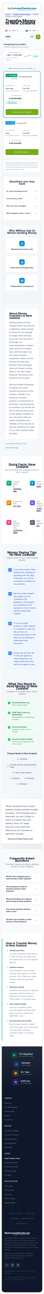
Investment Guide (11, 1162)
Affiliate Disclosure (28, 1218)
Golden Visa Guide (11, 1167)
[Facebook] (18, 1265)
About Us (8, 1103)
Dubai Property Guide (12, 1158)
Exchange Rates (10, 1143)
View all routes (10, 1203)
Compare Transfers (11, 1131)
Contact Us (9, 1120)
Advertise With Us (22, 1223)
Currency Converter (12, 1135)
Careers (7, 1115)
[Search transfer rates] (38, 37)
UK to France (9, 1190)
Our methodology (11, 448)
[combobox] (12, 30)
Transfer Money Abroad (21, 14)
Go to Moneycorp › (22, 152)
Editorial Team (10, 1111)
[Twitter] (7, 1265)
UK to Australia (10, 1198)
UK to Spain (9, 1186)
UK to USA (8, 1194)
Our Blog (8, 1175)
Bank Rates (8, 1147)
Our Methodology (11, 1107)
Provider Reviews (11, 1139)
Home (7, 14)
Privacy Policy (30, 1213)
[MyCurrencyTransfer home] (22, 9)
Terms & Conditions (16, 1213)
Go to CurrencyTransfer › (22, 112)
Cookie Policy (14, 1218)
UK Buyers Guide (11, 1171)
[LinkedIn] (12, 1265)
